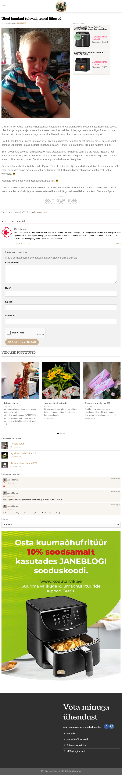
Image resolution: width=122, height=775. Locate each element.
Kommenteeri (12, 262)
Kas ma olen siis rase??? (97, 403)
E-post (9, 302)
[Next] (116, 392)
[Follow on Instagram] (111, 726)
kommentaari (16, 447)
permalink (43, 212)
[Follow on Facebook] (106, 726)
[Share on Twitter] (58, 201)
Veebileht (10, 315)
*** (24, 212)
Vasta (118, 243)
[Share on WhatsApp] (47, 201)
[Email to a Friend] (63, 201)
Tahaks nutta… (11, 403)
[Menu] (4, 6)
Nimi (8, 288)
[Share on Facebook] (52, 201)
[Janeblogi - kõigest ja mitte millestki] (61, 6)
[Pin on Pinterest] (69, 201)
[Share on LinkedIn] (74, 201)
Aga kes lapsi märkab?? (56, 403)
